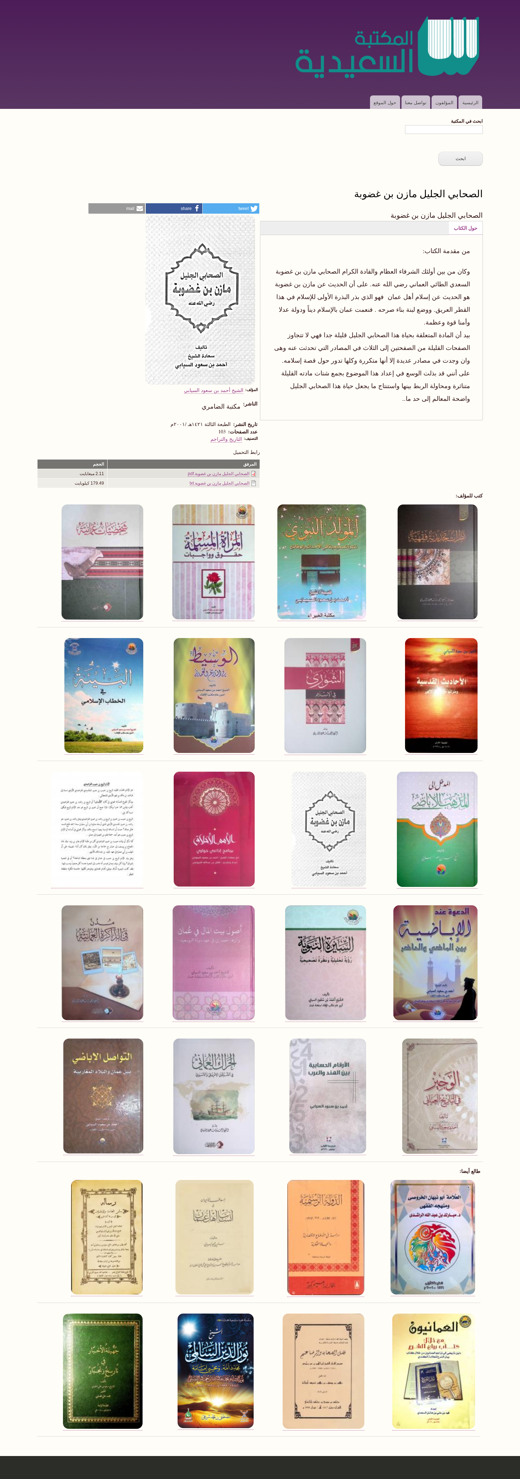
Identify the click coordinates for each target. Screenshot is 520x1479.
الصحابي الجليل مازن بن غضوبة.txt (219, 483)
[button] (231, 208)
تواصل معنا (416, 102)
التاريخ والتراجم (226, 438)
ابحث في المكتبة (467, 120)
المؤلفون (444, 102)
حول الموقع (385, 102)
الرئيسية (470, 102)
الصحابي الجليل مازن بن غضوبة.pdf (218, 473)
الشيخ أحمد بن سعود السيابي (213, 389)
